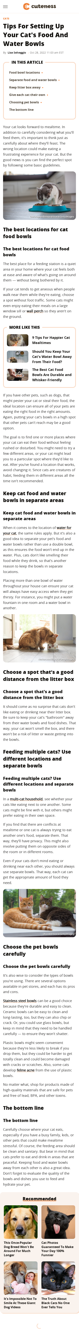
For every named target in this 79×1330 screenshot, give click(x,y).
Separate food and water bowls (33, 80)
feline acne (26, 1070)
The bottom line (21, 110)
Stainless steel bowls (20, 1000)
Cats (6, 19)
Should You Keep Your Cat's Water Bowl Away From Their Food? (52, 356)
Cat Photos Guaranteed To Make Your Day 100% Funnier (57, 1249)
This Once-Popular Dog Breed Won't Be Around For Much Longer (19, 1249)
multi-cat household (26, 799)
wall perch (35, 311)
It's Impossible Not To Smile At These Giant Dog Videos (20, 1303)
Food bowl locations (24, 72)
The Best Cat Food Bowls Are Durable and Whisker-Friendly (52, 374)
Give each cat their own (27, 95)
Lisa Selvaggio (17, 52)
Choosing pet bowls (24, 102)
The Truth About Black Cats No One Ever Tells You (55, 1303)
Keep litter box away (24, 87)
